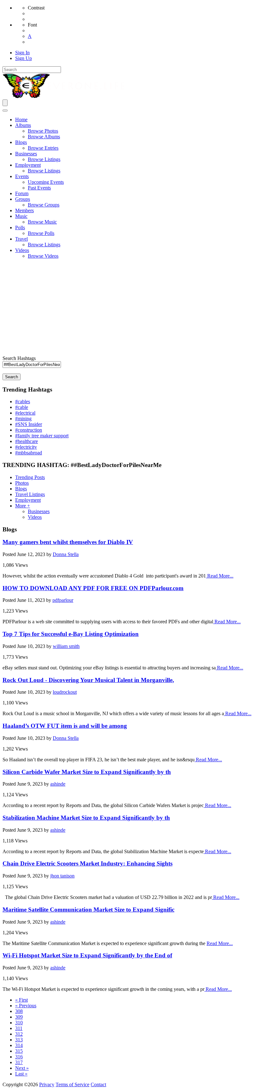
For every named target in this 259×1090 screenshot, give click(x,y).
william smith (66, 646)
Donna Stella (66, 554)
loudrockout (65, 692)
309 (19, 1017)
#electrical (25, 413)
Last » (21, 1073)
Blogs (21, 488)
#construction (28, 430)
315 (19, 1051)
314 (19, 1045)
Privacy (46, 1084)
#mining (23, 418)
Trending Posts (30, 477)
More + (22, 505)
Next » (22, 1068)
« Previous (25, 1005)
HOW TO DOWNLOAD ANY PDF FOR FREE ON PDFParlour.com (93, 588)
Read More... (219, 575)
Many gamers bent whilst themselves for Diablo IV (68, 542)
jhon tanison (62, 875)
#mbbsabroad (28, 452)
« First (21, 1000)
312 (19, 1034)
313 (19, 1039)
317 (19, 1062)
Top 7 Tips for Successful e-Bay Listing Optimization (71, 634)
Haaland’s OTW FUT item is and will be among (65, 725)
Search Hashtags (19, 358)
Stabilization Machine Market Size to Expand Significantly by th (86, 817)
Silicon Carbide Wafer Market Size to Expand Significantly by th (87, 772)
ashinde (57, 784)
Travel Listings (30, 494)
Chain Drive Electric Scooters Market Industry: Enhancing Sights (87, 863)
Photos (22, 483)
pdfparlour (62, 600)
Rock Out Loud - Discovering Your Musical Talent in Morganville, (88, 680)
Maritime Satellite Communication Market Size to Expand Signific (88, 909)
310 (19, 1022)
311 (18, 1028)
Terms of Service (72, 1084)
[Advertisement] (129, 308)
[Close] (5, 110)
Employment (28, 500)
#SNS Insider (28, 424)
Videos (35, 517)
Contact (98, 1084)
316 (19, 1056)
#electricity (26, 447)
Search (11, 376)
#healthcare (26, 441)
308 (19, 1011)
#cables (22, 401)
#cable (21, 407)
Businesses (39, 511)
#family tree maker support (42, 435)
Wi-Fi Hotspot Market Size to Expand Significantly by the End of (87, 955)
